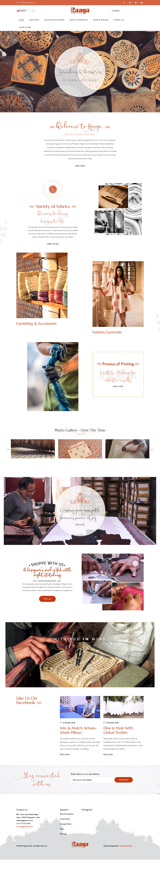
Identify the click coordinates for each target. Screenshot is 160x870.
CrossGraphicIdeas (125, 846)
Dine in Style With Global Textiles (118, 730)
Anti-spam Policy (65, 824)
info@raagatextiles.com (27, 3)
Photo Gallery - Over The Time (80, 430)
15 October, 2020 (68, 723)
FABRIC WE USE (52, 244)
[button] (3, 71)
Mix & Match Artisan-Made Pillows (78, 730)
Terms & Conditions (66, 814)
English (23, 11)
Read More (80, 88)
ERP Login (63, 834)
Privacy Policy (65, 819)
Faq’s (62, 829)
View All (47, 599)
